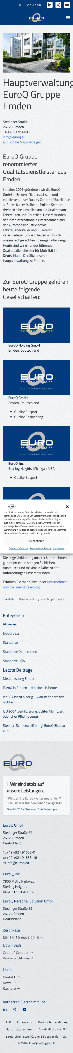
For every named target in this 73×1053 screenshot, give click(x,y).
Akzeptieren (36, 540)
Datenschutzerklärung (40, 548)
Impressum (58, 548)
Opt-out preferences (18, 548)
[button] (67, 506)
